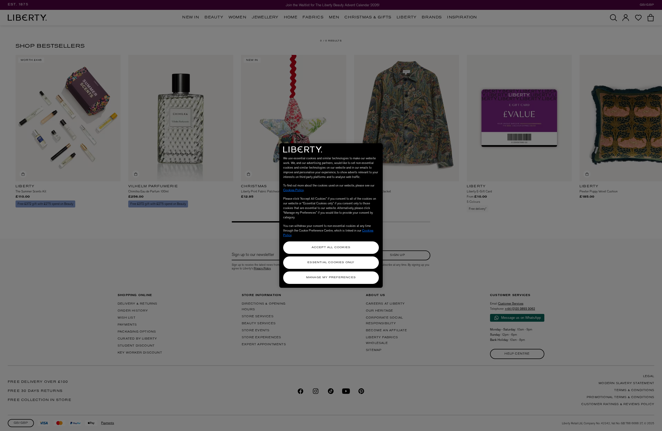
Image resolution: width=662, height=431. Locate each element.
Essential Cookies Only (330, 262)
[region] (331, 215)
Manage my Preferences (331, 277)
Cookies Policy (293, 190)
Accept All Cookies (331, 247)
